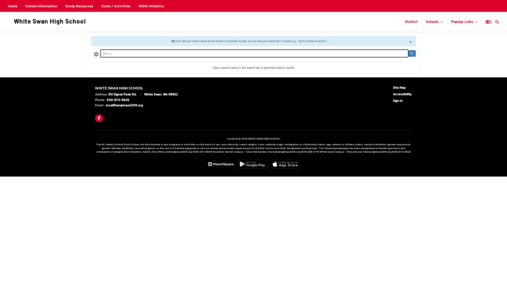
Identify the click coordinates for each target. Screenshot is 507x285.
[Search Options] (96, 54)
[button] (434, 22)
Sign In (398, 100)
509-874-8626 (118, 99)
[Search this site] (497, 22)
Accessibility (402, 94)
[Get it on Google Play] (252, 164)
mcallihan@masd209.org (124, 105)
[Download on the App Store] (285, 164)
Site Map (399, 87)
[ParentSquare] (221, 164)
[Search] (411, 53)
